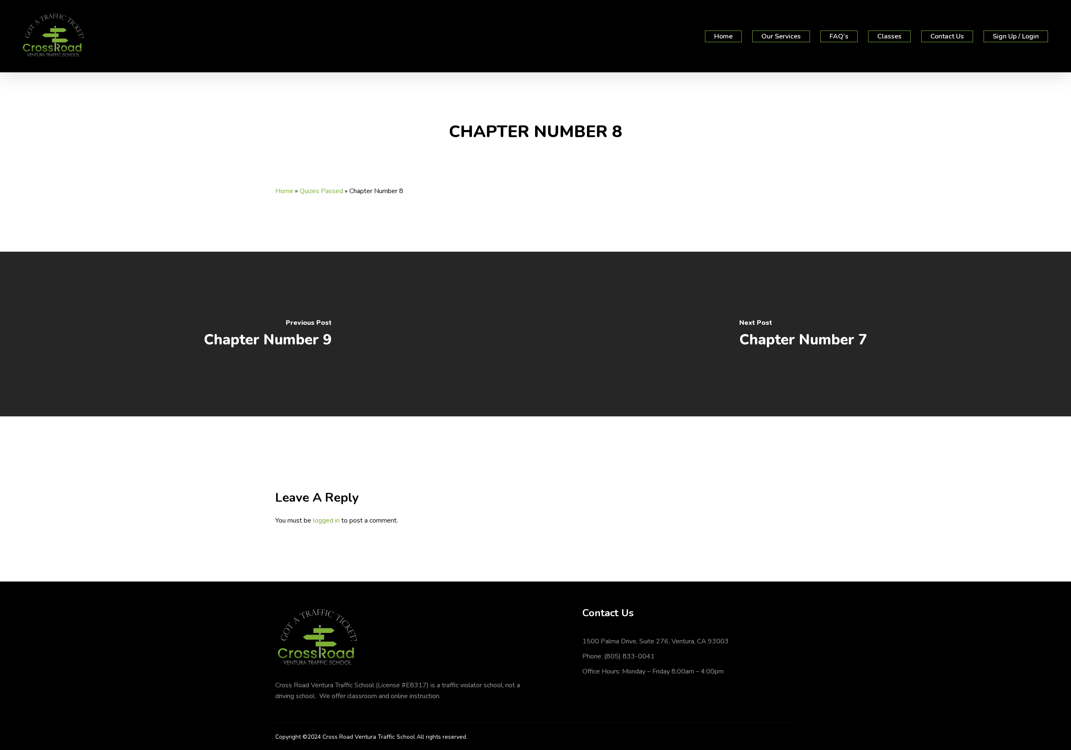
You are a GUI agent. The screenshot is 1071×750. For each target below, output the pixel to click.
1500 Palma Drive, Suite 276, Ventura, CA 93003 (655, 641)
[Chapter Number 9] (268, 334)
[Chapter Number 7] (803, 334)
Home (284, 191)
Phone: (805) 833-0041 (618, 656)
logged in (326, 520)
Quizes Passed (321, 191)
